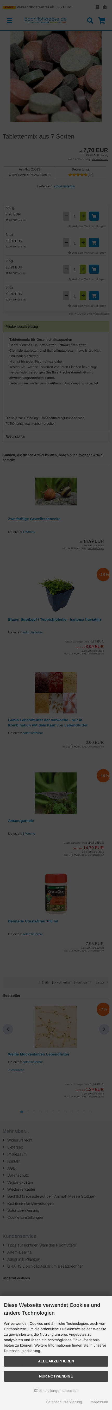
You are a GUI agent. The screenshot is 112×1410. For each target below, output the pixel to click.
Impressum (99, 1402)
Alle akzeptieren (56, 1361)
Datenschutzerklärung (64, 1402)
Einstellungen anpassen (58, 1390)
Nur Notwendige (56, 1376)
